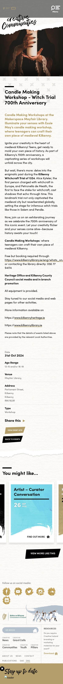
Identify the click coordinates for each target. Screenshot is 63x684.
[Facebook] (6, 591)
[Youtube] (18, 591)
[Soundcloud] (51, 591)
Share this (13, 420)
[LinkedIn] (6, 600)
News (6, 639)
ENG (28, 661)
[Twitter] (29, 591)
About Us (7, 656)
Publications (9, 661)
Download (49, 653)
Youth (24, 646)
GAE (22, 661)
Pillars (34, 646)
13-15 (7, 366)
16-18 (21, 366)
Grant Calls (19, 639)
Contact (29, 656)
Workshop (10, 412)
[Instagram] (40, 591)
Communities (9, 646)
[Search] (35, 631)
